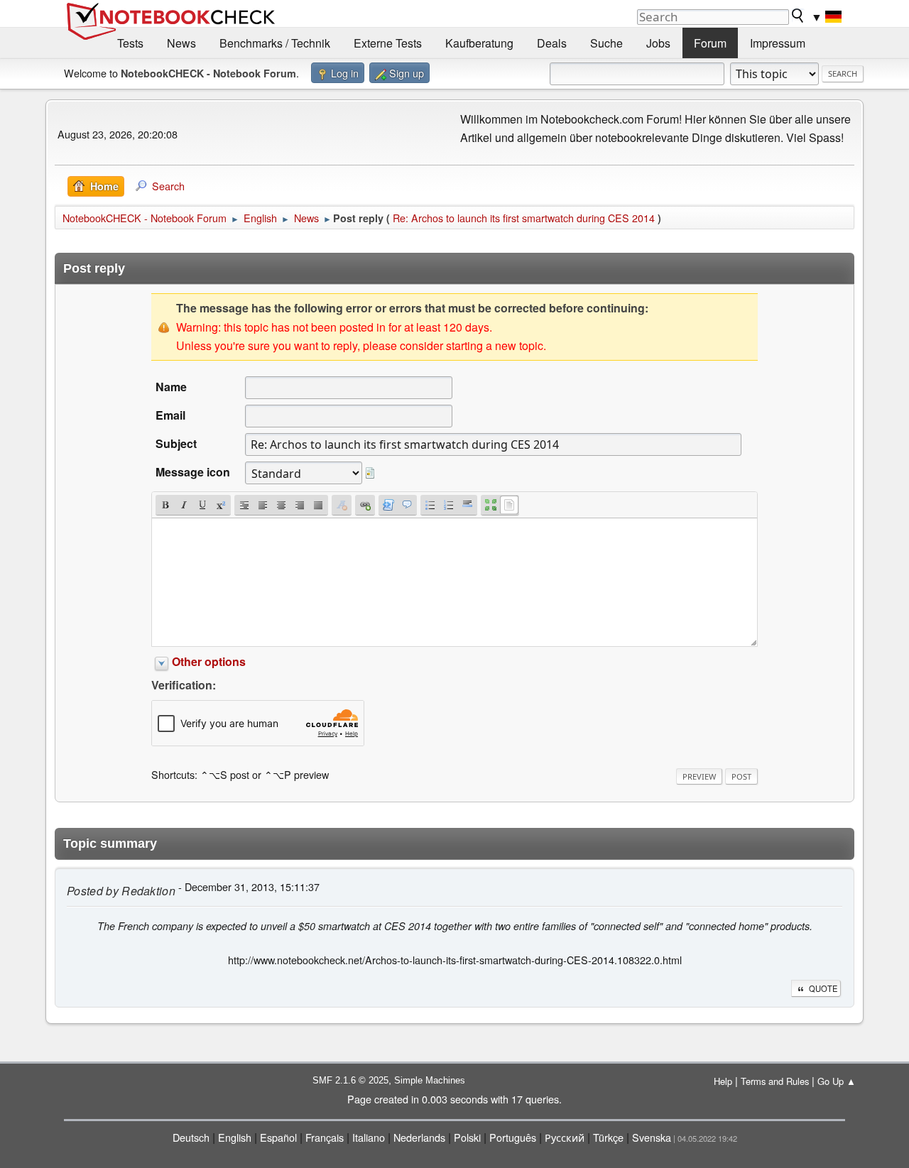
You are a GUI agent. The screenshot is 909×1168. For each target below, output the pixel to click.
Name (171, 386)
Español (278, 1137)
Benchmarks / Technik (274, 43)
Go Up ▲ (836, 1081)
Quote (823, 988)
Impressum (777, 43)
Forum (710, 43)
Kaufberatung (479, 43)
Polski (467, 1137)
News (181, 43)
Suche (606, 43)
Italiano (368, 1137)
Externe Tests (388, 43)
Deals (552, 43)
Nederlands (419, 1137)
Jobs (658, 43)
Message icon (193, 472)
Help (723, 1081)
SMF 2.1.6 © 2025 (350, 1080)
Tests (130, 43)
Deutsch (191, 1137)
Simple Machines (429, 1080)
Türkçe (608, 1137)
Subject (176, 443)
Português (512, 1137)
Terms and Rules (775, 1081)
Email (170, 415)
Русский (564, 1137)
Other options (209, 661)
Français (324, 1137)
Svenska (651, 1137)
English (234, 1137)
